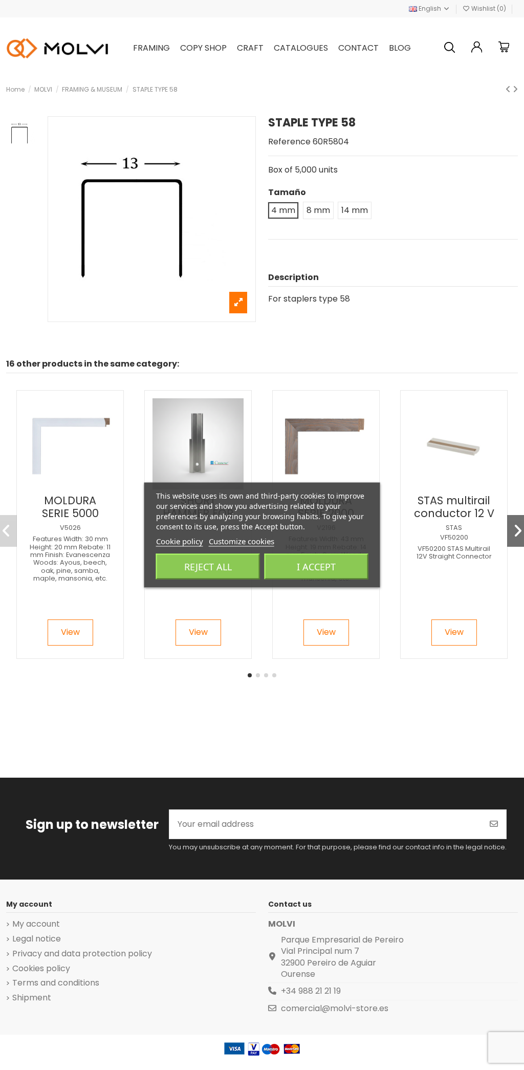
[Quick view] (79, 485)
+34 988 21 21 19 (311, 991)
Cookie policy (179, 541)
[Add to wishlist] (61, 485)
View (70, 632)
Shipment (31, 997)
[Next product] (515, 89)
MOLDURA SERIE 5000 (70, 507)
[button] (250, 675)
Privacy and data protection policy (82, 953)
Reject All (208, 567)
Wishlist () (489, 8)
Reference (289, 141)
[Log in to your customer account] (477, 48)
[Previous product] (509, 89)
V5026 (70, 527)
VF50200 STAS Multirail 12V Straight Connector (454, 552)
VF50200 (454, 537)
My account (36, 924)
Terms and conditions (55, 983)
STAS (454, 527)
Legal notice (36, 939)
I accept (316, 567)
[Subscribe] (494, 824)
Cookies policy (41, 968)
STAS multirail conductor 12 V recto (454, 513)
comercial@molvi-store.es (334, 1008)
